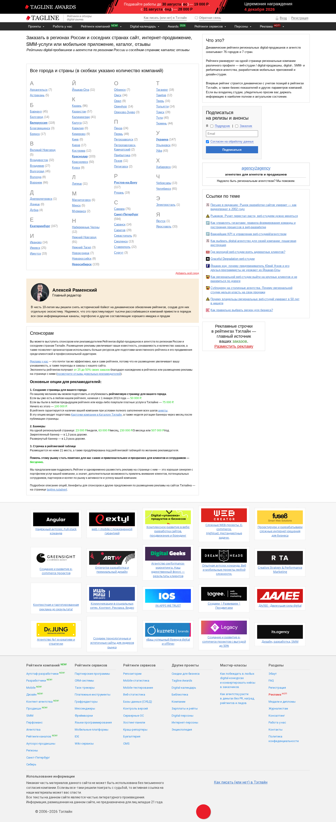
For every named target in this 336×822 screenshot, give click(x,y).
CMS (126, 743)
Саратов (119, 230)
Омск (117, 95)
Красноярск (80, 162)
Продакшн (37, 708)
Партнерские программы (92, 673)
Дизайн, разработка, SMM (280, 641)
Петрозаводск (123, 139)
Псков (118, 160)
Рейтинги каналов (42, 736)
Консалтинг (277, 715)
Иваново (36, 242)
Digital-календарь (143, 26)
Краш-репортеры (135, 729)
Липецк (77, 183)
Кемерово (78, 134)
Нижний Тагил (81, 247)
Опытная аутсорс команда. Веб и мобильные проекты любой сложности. (224, 569)
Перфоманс (34, 722)
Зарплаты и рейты (185, 708)
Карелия (78, 128)
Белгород (36, 117)
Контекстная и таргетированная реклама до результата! (56, 607)
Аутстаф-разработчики (45, 673)
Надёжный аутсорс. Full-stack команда (56, 531)
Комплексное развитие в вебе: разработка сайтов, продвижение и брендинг (168, 531)
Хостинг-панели (134, 722)
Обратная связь (210, 17)
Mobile (34, 687)
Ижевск (35, 247)
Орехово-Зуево (124, 112)
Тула (159, 117)
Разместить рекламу (233, 346)
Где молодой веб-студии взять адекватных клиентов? (248, 252)
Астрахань (37, 95)
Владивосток (39, 160)
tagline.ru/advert (57, 489)
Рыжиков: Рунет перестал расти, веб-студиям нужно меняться (254, 216)
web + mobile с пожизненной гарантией (112, 531)
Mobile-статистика (136, 680)
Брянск (35, 134)
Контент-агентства (42, 701)
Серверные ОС (133, 715)
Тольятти (162, 106)
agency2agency (256, 168)
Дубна (34, 210)
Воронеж (36, 182)
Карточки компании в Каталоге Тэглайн (96, 414)
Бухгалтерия (131, 736)
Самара (119, 209)
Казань (77, 105)
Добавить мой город (187, 273)
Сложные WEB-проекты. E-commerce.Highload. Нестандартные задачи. (224, 531)
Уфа (159, 150)
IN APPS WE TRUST (168, 605)
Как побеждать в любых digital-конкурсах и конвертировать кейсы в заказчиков (237, 680)
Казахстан (79, 111)
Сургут (118, 252)
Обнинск (120, 89)
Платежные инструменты (92, 694)
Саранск (119, 224)
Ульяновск (163, 145)
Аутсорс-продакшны (40, 743)
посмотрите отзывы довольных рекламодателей (89, 373)
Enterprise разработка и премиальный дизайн (112, 569)
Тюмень (161, 123)
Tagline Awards (182, 680)
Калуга (77, 122)
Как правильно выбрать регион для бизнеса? (242, 310)
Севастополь (123, 235)
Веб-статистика (134, 694)
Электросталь (166, 204)
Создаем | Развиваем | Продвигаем (224, 605)
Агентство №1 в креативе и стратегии (56, 641)
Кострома (78, 150)
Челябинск (163, 188)
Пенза (118, 128)
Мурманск (79, 211)
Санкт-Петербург (38, 757)
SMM (29, 715)
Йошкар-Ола (80, 89)
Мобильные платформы (91, 729)
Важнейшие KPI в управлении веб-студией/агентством (248, 234)
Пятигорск (121, 166)
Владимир (37, 165)
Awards (176, 26)
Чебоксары (163, 183)
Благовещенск (40, 128)
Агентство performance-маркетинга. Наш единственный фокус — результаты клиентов (168, 569)
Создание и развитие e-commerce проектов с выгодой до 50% (224, 641)
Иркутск (35, 253)
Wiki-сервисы (84, 743)
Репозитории (132, 673)
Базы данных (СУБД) (137, 701)
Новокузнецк (80, 253)
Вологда (35, 177)
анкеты (163, 410)
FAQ (271, 680)
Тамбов (161, 95)
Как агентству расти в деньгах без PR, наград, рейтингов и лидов (237, 698)
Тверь (160, 101)
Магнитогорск (81, 200)
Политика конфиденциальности (284, 739)
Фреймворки (84, 715)
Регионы (32, 750)
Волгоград (37, 171)
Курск (76, 167)
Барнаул (36, 111)
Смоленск (121, 241)
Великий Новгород (43, 150)
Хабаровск (163, 167)
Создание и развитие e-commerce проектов (56, 571)
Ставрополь (122, 247)
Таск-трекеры (85, 687)
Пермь (118, 134)
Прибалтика (122, 155)
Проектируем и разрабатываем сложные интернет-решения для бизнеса (280, 531)
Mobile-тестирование (138, 687)
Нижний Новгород (84, 237)
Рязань (119, 192)
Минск (76, 205)
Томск (160, 112)
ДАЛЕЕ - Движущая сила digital (280, 605)
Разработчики (39, 680)
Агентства (33, 729)
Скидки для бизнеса (186, 673)
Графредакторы (86, 701)
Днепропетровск (41, 198)
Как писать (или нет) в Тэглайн (165, 17)
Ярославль (163, 226)
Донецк (35, 204)
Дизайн (34, 694)
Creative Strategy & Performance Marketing (280, 569)
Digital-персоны (182, 715)
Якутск (160, 221)
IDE (77, 736)
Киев (75, 139)
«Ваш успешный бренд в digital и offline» (168, 641)
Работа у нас (62, 26)
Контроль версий (135, 708)
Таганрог (162, 89)
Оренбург (120, 106)
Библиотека (180, 694)
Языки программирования (93, 722)
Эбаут (273, 673)
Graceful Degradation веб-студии (233, 258)
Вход (283, 18)
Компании (178, 701)
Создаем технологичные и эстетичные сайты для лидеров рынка (112, 642)
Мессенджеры (85, 708)
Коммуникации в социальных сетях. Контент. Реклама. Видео (112, 605)
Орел (117, 101)
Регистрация (299, 18)
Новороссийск (81, 258)
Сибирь (31, 764)
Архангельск (39, 89)
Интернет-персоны (185, 722)
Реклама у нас (39, 361)
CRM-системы (84, 680)
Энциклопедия (182, 729)
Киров (76, 145)
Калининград (81, 117)
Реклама (270, 26)
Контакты (36, 34)
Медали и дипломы (282, 701)
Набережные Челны (85, 227)
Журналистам (278, 708)
